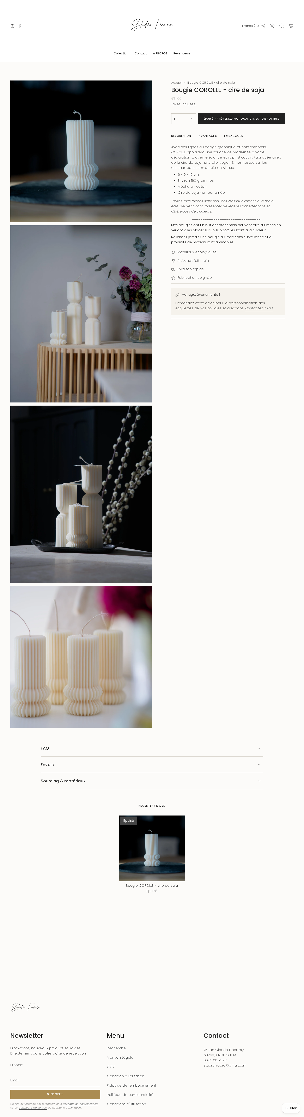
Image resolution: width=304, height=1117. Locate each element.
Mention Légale (120, 1057)
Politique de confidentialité (80, 1104)
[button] (121, 54)
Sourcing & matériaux (63, 781)
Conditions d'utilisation (126, 1104)
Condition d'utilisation (125, 1076)
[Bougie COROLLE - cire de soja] (152, 849)
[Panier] (291, 25)
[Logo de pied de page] (25, 1007)
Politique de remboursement (131, 1085)
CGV (111, 1066)
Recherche (116, 1048)
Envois (47, 764)
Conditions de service (33, 1107)
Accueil (177, 82)
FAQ (45, 748)
